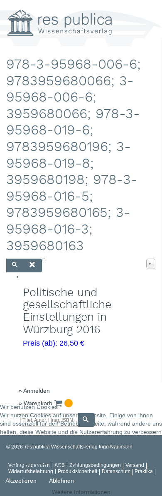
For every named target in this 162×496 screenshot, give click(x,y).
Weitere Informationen (81, 492)
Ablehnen (61, 480)
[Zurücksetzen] (33, 265)
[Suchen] (15, 265)
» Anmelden (34, 390)
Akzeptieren (21, 480)
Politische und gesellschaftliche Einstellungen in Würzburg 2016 (67, 311)
